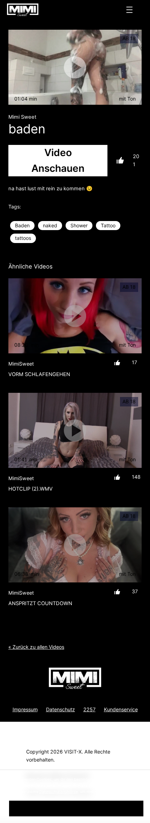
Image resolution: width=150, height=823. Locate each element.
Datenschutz (60, 709)
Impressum (25, 709)
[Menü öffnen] (129, 10)
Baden (22, 225)
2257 (89, 709)
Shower (79, 225)
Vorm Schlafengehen (39, 374)
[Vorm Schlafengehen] (75, 315)
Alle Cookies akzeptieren (76, 808)
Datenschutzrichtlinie (58, 791)
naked (50, 225)
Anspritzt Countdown (40, 603)
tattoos (23, 238)
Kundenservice (121, 709)
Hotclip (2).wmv (30, 489)
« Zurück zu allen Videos (36, 647)
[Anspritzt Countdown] (75, 544)
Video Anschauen (57, 160)
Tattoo (108, 225)
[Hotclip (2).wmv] (75, 430)
